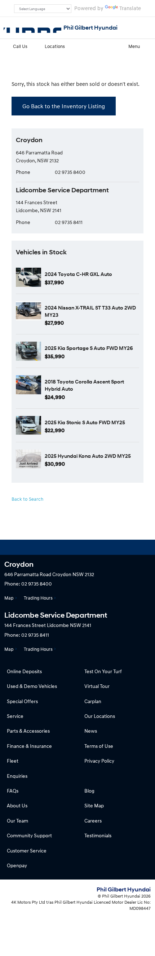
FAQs (12, 791)
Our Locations (99, 716)
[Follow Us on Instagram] (58, 547)
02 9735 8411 (69, 222)
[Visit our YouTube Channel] (77, 547)
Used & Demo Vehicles (32, 686)
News (90, 731)
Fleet (12, 761)
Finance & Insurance (29, 746)
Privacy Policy (99, 761)
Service (15, 716)
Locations (55, 46)
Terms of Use (98, 746)
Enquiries (17, 776)
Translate (130, 8)
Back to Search (27, 499)
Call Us (20, 46)
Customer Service (26, 850)
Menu (134, 46)
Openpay (17, 865)
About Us (17, 805)
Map (9, 598)
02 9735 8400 (70, 172)
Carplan (92, 701)
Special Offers (22, 701)
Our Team (17, 820)
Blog (89, 791)
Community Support (29, 835)
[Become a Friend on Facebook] (97, 547)
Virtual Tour (97, 686)
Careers (93, 820)
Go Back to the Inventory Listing (63, 106)
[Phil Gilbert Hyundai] (32, 28)
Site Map (94, 805)
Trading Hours (38, 598)
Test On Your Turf (103, 671)
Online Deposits (24, 671)
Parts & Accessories (28, 731)
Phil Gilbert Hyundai (90, 27)
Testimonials (97, 835)
